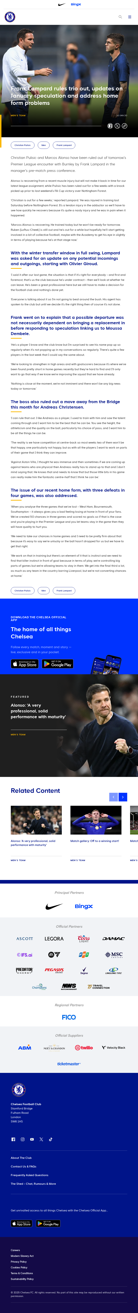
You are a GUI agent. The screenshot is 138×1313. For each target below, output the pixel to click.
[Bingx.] (76, 4)
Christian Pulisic (23, 145)
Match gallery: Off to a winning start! (94, 841)
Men (44, 145)
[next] (123, 797)
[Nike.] (62, 4)
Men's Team (18, 116)
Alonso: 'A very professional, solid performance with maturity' (33, 843)
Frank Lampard (64, 145)
